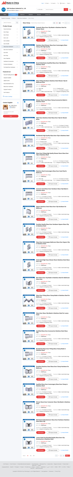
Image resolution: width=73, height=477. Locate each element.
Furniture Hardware (8, 64)
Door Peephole (7, 58)
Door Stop (6, 55)
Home (5, 14)
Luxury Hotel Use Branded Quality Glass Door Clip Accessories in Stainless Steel (50, 438)
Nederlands (43, 466)
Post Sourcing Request (70, 9)
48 (33, 455)
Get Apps (63, 3)
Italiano (33, 466)
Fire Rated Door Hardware (9, 67)
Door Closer (6, 35)
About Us (22, 14)
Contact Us (47, 14)
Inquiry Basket (65, 40)
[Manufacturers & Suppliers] (10, 3)
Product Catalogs (8, 96)
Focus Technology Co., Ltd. (27, 471)
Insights (39, 465)
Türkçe (68, 466)
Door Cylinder (7, 40)
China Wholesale (35, 464)
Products (14, 14)
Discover (39, 14)
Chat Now (13, 107)
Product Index (65, 464)
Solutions (31, 14)
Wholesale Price (43, 464)
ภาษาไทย (64, 466)
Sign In (42, 3)
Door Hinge (6, 32)
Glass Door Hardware (8, 46)
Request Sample (53, 40)
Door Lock (6, 38)
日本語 (56, 466)
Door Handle (6, 43)
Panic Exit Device (7, 29)
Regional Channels (57, 464)
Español (11, 466)
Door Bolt (6, 52)
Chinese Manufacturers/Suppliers (23, 464)
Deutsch (37, 466)
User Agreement (44, 471)
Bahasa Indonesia (39, 468)
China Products (13, 464)
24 (27, 455)
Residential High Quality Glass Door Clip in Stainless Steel (52, 135)
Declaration (51, 471)
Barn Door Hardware (8, 49)
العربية (48, 466)
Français (22, 466)
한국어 (52, 466)
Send (11, 116)
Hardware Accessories (9, 61)
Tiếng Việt (32, 468)
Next (67, 455)
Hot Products (5, 464)
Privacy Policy (57, 471)
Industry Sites (50, 464)
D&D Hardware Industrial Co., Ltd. (16, 8)
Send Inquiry (40, 40)
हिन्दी (59, 466)
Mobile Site (34, 465)
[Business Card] (17, 103)
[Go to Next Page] (68, 23)
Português (17, 466)
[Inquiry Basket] (58, 3)
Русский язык (27, 466)
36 (30, 455)
